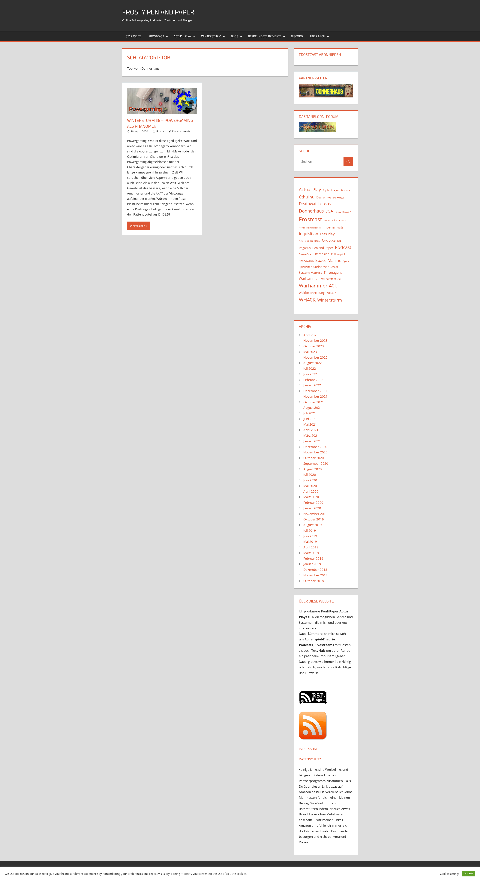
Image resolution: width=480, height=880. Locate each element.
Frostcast (156, 36)
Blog (234, 36)
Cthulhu (307, 197)
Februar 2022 (313, 380)
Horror (342, 220)
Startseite (133, 36)
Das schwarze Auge (330, 197)
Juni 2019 (310, 536)
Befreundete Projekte (264, 36)
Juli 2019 (309, 530)
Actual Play (182, 36)
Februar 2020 (313, 502)
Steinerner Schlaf (325, 267)
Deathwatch (310, 203)
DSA (329, 211)
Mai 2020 (310, 486)
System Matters (310, 272)
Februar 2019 (313, 558)
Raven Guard (306, 254)
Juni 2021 (310, 419)
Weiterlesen (137, 226)
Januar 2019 (312, 564)
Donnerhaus (311, 211)
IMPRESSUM (308, 749)
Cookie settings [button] (449, 873)
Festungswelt (343, 211)
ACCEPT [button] (468, 873)
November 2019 (315, 514)
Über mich (317, 36)
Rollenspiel (338, 254)
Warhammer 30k (330, 279)
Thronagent (333, 272)
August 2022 (312, 363)
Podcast (343, 247)
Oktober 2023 (313, 346)
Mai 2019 (310, 541)
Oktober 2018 (313, 581)
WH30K (331, 293)
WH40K (307, 299)
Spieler (346, 261)
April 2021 (310, 430)
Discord (297, 36)
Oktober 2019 (313, 519)
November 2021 (315, 396)
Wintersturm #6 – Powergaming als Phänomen (160, 123)
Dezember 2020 (315, 447)
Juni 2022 (310, 374)
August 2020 (312, 469)
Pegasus (305, 248)
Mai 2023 (310, 352)
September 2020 (315, 463)
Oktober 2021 (313, 402)
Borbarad (346, 190)
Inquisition (308, 233)
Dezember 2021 (315, 391)
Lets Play (327, 233)
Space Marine (328, 260)
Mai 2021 (310, 424)
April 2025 (310, 335)
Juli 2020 (309, 474)
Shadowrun (306, 261)
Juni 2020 (310, 480)
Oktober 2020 (313, 458)
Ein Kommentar (182, 131)
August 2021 (312, 407)
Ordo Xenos (332, 240)
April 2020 (310, 491)
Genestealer (330, 220)
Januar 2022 (312, 385)
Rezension (322, 254)
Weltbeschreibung (312, 293)
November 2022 (315, 357)
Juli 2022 (309, 368)
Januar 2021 (312, 441)
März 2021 (311, 435)
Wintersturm (211, 36)
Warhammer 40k (318, 285)
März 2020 (311, 497)
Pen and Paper (322, 248)
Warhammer (309, 278)
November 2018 (315, 575)
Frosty (160, 131)
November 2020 (315, 452)
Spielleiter (305, 267)
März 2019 (311, 553)
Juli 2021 (309, 413)
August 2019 (312, 525)
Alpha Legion (331, 190)
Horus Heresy (313, 227)
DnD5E (327, 204)
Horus (302, 227)
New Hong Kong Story (309, 241)
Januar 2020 (312, 508)
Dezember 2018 (315, 569)
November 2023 (315, 340)
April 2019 (310, 547)
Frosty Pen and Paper (158, 12)
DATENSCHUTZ (310, 759)
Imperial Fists (333, 227)
